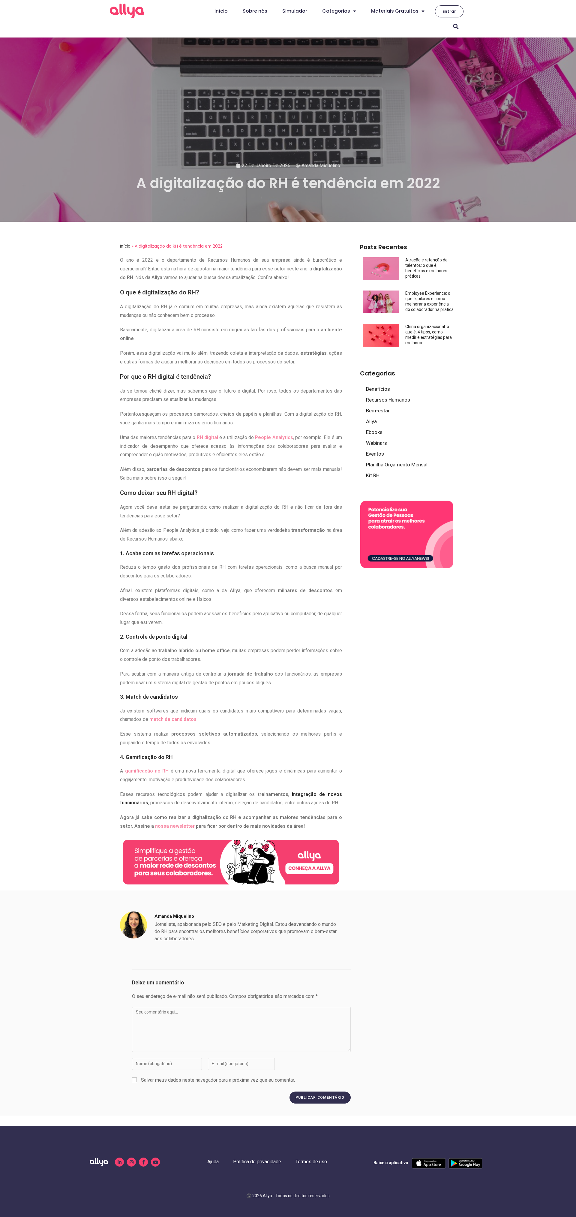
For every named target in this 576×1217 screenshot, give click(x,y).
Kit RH (373, 475)
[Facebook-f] (143, 1162)
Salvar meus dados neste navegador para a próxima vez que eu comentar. (218, 1080)
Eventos (375, 454)
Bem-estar (378, 411)
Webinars (376, 443)
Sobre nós (255, 11)
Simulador (294, 11)
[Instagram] (131, 1162)
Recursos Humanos (388, 400)
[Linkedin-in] (119, 1162)
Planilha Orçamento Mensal (397, 465)
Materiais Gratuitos (394, 11)
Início (221, 11)
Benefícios (378, 389)
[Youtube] (155, 1162)
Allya (371, 421)
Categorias (336, 11)
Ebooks (374, 432)
